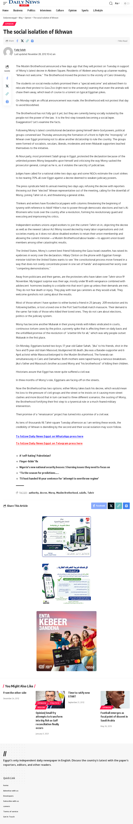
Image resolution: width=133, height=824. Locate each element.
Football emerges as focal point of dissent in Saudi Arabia (114, 716)
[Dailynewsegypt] (24, 3)
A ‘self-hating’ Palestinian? (35, 455)
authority (34, 492)
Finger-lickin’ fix (28, 461)
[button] (6, 3)
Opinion (9, 24)
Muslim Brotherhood (67, 492)
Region (41, 707)
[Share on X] (22, 40)
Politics (54, 703)
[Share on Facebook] (17, 40)
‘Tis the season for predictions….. (39, 472)
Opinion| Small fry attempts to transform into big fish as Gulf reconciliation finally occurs (49, 720)
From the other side (14, 692)
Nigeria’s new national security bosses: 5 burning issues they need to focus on (64, 467)
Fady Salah (20, 49)
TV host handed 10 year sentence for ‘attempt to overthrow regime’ (59, 478)
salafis (82, 492)
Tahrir (90, 492)
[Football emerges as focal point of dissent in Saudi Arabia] (115, 699)
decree (43, 492)
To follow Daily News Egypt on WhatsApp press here (49, 436)
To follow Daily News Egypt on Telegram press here (49, 443)
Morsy (51, 492)
